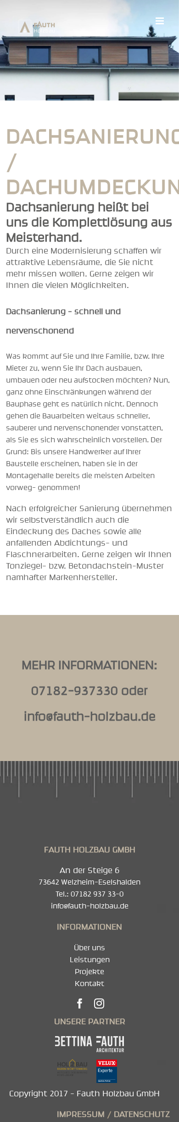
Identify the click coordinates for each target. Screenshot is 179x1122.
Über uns (89, 947)
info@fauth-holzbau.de (90, 716)
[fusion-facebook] (80, 1003)
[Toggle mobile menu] (160, 21)
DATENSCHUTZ (142, 1114)
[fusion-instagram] (99, 1003)
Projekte (89, 971)
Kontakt (89, 983)
